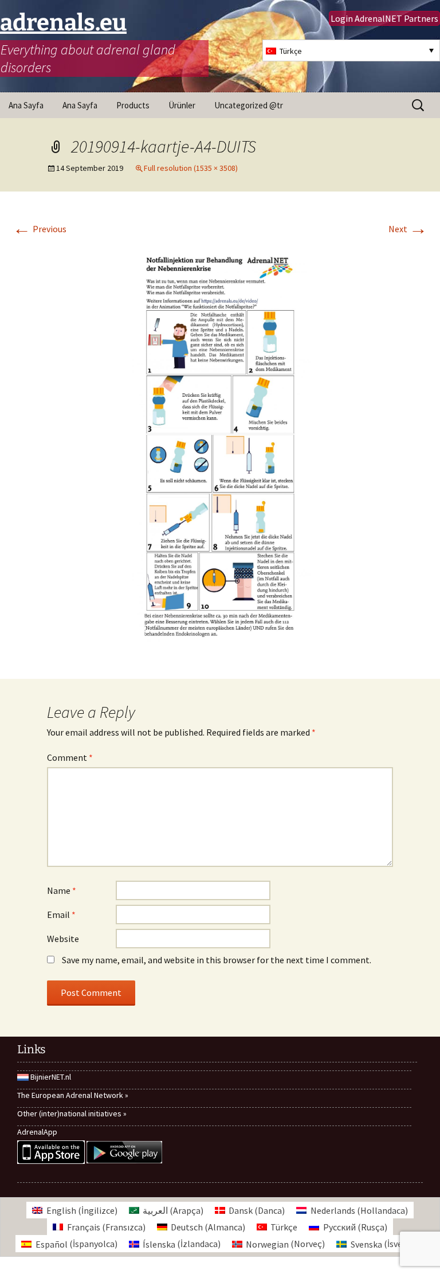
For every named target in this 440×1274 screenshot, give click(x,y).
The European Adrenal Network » (72, 1095)
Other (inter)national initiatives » (72, 1113)
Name (61, 890)
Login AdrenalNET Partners (384, 18)
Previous (39, 229)
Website (63, 938)
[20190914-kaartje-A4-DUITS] (220, 448)
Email (61, 914)
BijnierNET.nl (50, 1077)
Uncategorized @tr (248, 105)
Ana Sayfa (26, 105)
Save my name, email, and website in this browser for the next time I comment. (216, 960)
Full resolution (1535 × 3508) (191, 168)
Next (407, 229)
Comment (70, 757)
